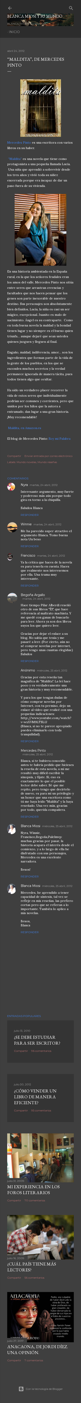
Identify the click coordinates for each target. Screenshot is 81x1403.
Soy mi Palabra (59, 439)
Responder (30, 515)
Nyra (24, 485)
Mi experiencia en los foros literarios (33, 1189)
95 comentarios (41, 1110)
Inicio (14, 32)
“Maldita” (15, 159)
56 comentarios (34, 1277)
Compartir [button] (14, 456)
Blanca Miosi (30, 826)
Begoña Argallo (33, 595)
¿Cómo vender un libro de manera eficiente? (35, 1097)
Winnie (26, 524)
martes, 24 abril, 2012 (44, 485)
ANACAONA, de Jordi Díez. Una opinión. (37, 1349)
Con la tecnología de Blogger (44, 1389)
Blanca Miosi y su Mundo (34, 16)
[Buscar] (71, 7)
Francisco (28, 555)
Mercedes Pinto (19, 142)
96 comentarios (41, 1051)
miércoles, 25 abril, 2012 (52, 670)
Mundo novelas (26, 462)
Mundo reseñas (47, 462)
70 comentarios (35, 1200)
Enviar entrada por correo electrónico (48, 456)
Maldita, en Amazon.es (24, 428)
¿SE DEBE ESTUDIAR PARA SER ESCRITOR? (37, 1040)
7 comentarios (34, 1360)
